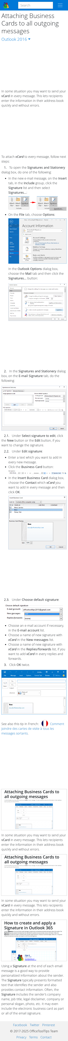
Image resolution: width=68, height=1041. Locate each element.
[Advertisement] (34, 65)
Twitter (34, 1025)
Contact (46, 1037)
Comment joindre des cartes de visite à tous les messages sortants (32, 728)
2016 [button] (22, 39)
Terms (33, 1037)
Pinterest (48, 1025)
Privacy (21, 1037)
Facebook (20, 1025)
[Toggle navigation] (60, 5)
